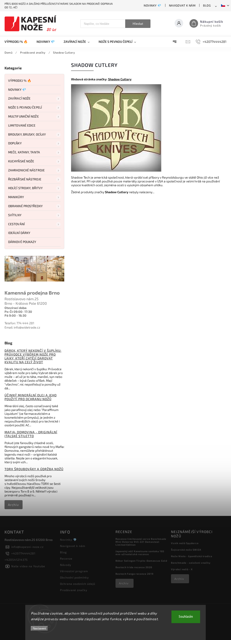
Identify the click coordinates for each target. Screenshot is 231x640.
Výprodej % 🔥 (19, 80)
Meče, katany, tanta (24, 152)
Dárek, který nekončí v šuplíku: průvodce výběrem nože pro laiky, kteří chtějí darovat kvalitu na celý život (33, 356)
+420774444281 (23, 553)
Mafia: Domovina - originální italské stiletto (31, 434)
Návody (65, 565)
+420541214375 (16, 559)
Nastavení (39, 628)
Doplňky (15, 143)
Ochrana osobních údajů (77, 584)
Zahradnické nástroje (26, 170)
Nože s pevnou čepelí (25, 107)
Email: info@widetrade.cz (22, 327)
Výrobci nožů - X (182, 569)
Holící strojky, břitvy (25, 188)
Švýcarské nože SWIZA (186, 549)
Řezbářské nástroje (24, 179)
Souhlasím (186, 616)
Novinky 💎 (152, 5)
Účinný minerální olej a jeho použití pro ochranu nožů (31, 397)
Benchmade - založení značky (190, 562)
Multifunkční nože (23, 116)
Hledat (138, 23)
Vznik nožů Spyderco (185, 543)
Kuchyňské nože (21, 161)
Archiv (13, 505)
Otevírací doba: (16, 308)
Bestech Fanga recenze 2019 (134, 573)
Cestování (16, 224)
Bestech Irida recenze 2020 (134, 567)
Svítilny (14, 215)
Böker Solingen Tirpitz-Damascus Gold (141, 560)
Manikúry (16, 197)
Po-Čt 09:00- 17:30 (18, 311)
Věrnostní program (74, 571)
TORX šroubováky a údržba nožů (34, 469)
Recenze (66, 558)
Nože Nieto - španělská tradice (191, 556)
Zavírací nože (19, 98)
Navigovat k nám (182, 5)
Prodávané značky (73, 590)
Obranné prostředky (25, 206)
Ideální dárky (19, 233)
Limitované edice (22, 125)
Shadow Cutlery (120, 79)
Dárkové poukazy (22, 242)
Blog (207, 5)
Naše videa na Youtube (28, 566)
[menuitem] (18, 41)
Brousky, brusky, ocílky (27, 134)
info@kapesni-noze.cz (27, 547)
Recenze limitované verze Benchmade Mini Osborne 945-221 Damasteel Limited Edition (141, 541)
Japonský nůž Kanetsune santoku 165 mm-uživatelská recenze (140, 553)
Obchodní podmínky (74, 577)
